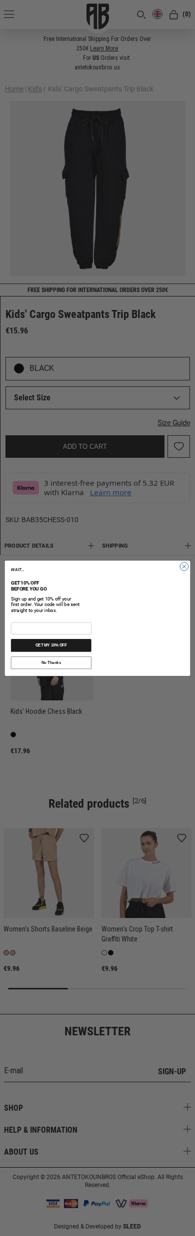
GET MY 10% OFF (51, 645)
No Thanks (51, 662)
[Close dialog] (184, 555)
